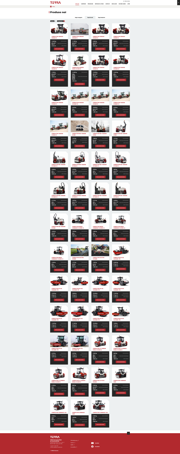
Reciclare (114, 3)
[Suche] (178, 2)
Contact (107, 3)
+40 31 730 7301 (54, 445)
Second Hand (122, 3)
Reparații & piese (99, 3)
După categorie (78, 17)
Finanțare (90, 3)
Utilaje (77, 3)
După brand (90, 17)
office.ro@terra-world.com (56, 447)
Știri (129, 3)
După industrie (101, 17)
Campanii (83, 3)
